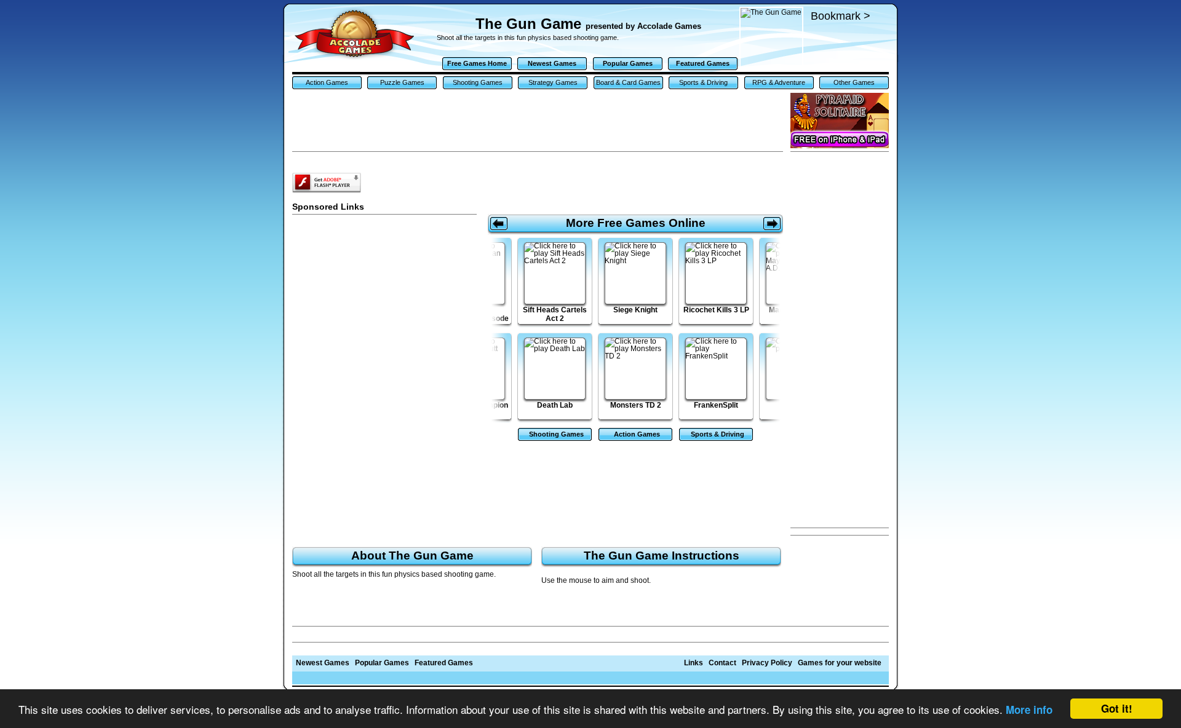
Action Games (327, 82)
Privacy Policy (767, 663)
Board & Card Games (628, 82)
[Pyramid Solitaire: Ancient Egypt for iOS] (839, 120)
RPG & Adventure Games (778, 84)
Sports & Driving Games (703, 84)
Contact (722, 663)
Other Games (854, 82)
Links (693, 663)
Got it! (1116, 708)
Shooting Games (478, 82)
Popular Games (628, 63)
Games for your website (839, 663)
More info (1029, 709)
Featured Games (703, 63)
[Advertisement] (839, 340)
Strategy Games (553, 82)
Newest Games (552, 63)
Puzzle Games (402, 82)
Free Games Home (477, 63)
